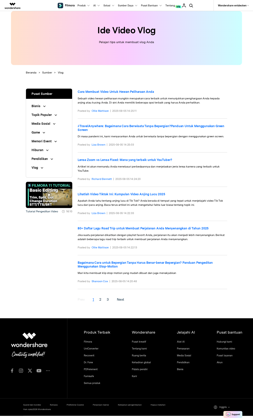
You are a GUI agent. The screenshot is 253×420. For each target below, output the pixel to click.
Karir (134, 376)
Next (120, 299)
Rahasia (54, 405)
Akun (220, 362)
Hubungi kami (224, 341)
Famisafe (89, 376)
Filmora (88, 341)
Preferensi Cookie (75, 405)
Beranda (31, 72)
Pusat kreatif (139, 341)
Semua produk (92, 383)
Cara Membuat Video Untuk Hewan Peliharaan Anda (116, 91)
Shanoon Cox (100, 281)
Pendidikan (183, 362)
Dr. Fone (88, 362)
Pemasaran (183, 348)
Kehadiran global (141, 362)
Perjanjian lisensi (101, 405)
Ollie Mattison (100, 110)
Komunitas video (226, 348)
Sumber (47, 72)
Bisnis (180, 369)
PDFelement (91, 369)
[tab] (49, 106)
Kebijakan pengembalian (130, 405)
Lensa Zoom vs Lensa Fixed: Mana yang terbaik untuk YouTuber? (125, 160)
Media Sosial (184, 355)
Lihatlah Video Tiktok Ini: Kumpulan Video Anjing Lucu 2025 (121, 194)
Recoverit (89, 355)
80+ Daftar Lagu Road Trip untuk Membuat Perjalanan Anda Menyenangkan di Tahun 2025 (143, 228)
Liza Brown (98, 144)
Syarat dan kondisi (32, 405)
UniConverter (91, 348)
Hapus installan (158, 405)
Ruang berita (139, 355)
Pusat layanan (225, 355)
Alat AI (181, 341)
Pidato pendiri (139, 369)
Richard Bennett (102, 179)
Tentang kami (139, 348)
